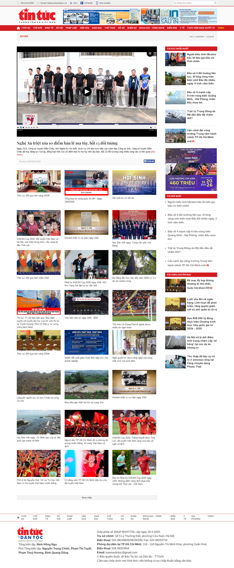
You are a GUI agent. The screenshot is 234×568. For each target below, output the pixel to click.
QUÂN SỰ (132, 28)
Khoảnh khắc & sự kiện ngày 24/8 (81, 238)
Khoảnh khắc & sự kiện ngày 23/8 (129, 397)
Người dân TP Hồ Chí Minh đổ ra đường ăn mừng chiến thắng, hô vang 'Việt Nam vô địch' (86, 443)
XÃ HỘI (59, 28)
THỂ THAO (109, 28)
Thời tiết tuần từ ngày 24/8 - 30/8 (81, 318)
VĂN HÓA (84, 28)
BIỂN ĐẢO (172, 28)
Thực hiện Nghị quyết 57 (201, 28)
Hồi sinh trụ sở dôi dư (123, 198)
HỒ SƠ (121, 28)
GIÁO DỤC (97, 28)
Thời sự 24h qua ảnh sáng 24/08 (33, 195)
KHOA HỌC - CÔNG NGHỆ (151, 28)
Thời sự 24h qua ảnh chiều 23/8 (33, 278)
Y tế (182, 28)
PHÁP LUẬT (71, 28)
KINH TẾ (49, 28)
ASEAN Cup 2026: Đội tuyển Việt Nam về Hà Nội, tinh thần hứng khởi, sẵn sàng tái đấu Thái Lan (37, 242)
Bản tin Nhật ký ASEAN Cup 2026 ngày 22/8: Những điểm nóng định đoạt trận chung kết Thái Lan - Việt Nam (132, 481)
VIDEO (221, 28)
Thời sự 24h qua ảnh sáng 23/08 (33, 353)
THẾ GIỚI (37, 28)
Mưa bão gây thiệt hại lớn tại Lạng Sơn (84, 402)
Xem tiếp (87, 497)
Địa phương (195, 517)
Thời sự (25, 28)
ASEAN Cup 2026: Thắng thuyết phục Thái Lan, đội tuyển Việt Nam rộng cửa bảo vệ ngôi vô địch (133, 440)
